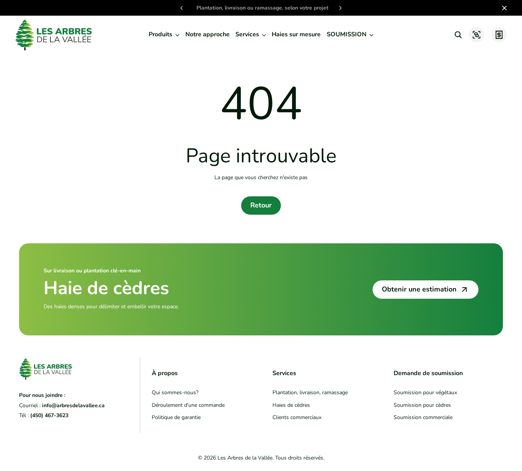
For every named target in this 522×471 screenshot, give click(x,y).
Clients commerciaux (296, 417)
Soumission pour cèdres (422, 405)
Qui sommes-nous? (175, 392)
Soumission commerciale (423, 417)
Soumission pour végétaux (425, 392)
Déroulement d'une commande (188, 405)
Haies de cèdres (291, 405)
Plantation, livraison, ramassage (310, 392)
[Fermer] (503, 8)
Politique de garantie (176, 417)
